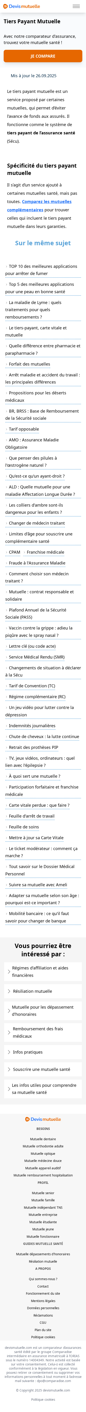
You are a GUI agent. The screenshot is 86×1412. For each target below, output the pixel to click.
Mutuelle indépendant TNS (43, 1207)
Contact (43, 1286)
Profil (43, 1183)
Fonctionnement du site (43, 1293)
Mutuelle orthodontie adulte (43, 1146)
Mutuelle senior (43, 1193)
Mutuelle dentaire (43, 1139)
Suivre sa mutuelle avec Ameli (38, 884)
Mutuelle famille (43, 1200)
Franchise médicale (45, 552)
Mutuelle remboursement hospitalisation (43, 1175)
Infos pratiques (28, 1052)
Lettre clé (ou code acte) (32, 646)
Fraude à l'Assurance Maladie (37, 563)
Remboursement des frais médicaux (38, 1032)
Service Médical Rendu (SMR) (36, 657)
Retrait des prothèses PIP (33, 747)
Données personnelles (43, 1308)
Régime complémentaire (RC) (37, 696)
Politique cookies (43, 1337)
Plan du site (43, 1330)
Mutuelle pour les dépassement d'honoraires (43, 1010)
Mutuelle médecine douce (43, 1161)
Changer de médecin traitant (37, 523)
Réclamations (43, 1315)
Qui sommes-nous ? (43, 1279)
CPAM (14, 552)
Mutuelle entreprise (43, 1215)
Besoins (43, 1129)
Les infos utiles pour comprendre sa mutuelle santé (44, 1088)
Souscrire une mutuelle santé (41, 1069)
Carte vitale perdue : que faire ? (39, 805)
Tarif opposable (24, 429)
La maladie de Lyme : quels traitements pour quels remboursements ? (33, 310)
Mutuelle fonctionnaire (43, 1237)
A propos (43, 1269)
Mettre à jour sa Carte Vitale (36, 837)
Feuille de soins (24, 827)
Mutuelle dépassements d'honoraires (43, 1254)
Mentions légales (43, 1301)
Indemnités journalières (32, 725)
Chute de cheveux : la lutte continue (44, 736)
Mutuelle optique (43, 1154)
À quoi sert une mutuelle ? (34, 776)
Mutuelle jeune (43, 1229)
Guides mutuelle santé (43, 1244)
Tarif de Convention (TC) (32, 685)
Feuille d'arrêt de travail (32, 816)
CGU (43, 1322)
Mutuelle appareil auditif (43, 1168)
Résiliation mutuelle (32, 991)
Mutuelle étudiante (43, 1222)
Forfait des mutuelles (29, 364)
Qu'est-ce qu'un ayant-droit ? (37, 476)
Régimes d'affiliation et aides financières (40, 971)
